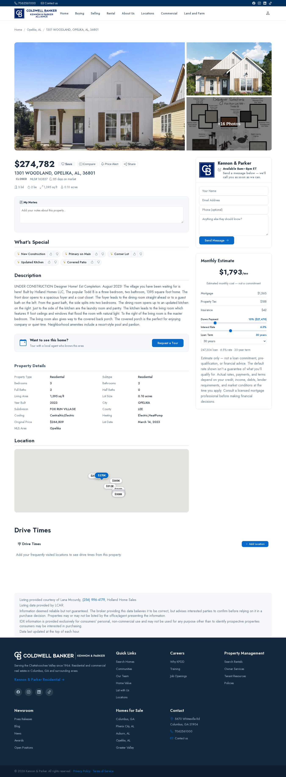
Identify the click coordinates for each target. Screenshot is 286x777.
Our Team (122, 676)
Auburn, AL (123, 733)
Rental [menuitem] (111, 13)
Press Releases (23, 719)
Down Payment (209, 319)
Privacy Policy (81, 771)
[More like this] (51, 254)
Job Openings (178, 676)
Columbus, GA (125, 719)
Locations (121, 697)
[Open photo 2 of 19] (229, 69)
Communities (124, 669)
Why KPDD (177, 662)
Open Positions (23, 747)
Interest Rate (208, 327)
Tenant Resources (235, 676)
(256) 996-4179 (93, 599)
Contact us (51, 3)
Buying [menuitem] (79, 13)
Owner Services (234, 669)
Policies (229, 683)
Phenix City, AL (125, 726)
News (17, 733)
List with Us (122, 690)
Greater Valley (125, 747)
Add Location (257, 544)
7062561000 (27, 3)
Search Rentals (233, 662)
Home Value (123, 683)
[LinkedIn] (264, 3)
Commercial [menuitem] (169, 13)
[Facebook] (253, 3)
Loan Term (207, 335)
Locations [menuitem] (147, 13)
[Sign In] (268, 13)
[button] (116, 481)
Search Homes (125, 662)
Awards (18, 740)
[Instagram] (259, 3)
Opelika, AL (123, 740)
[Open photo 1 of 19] (99, 96)
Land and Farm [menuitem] (194, 13)
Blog (17, 726)
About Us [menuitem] (128, 13)
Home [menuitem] (64, 13)
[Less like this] (57, 254)
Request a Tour (168, 343)
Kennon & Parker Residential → (39, 679)
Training (175, 669)
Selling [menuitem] (95, 13)
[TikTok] (270, 3)
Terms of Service (103, 771)
